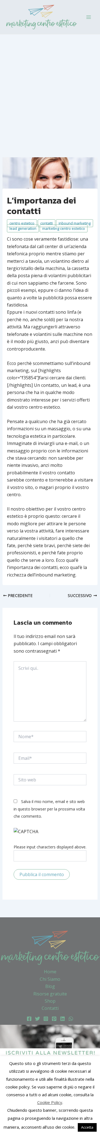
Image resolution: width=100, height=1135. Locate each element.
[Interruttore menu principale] (88, 17)
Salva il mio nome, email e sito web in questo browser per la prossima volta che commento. (49, 809)
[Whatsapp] (70, 1018)
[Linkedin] (62, 1018)
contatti (46, 223)
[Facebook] (29, 1018)
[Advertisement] (50, 87)
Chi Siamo (50, 979)
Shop (50, 1001)
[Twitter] (37, 1018)
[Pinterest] (54, 1018)
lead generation (22, 228)
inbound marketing (75, 223)
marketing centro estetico (63, 228)
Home (50, 972)
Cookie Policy (49, 1102)
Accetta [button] (87, 1127)
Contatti (50, 1008)
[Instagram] (45, 1018)
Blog (50, 986)
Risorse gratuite (50, 994)
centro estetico (21, 223)
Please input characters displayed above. (50, 847)
